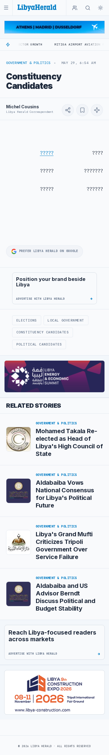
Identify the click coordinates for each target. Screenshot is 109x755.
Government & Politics (28, 63)
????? (47, 152)
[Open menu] (6, 7)
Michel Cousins (22, 106)
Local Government (66, 320)
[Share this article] (68, 110)
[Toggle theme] (100, 8)
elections (26, 320)
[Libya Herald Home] (37, 7)
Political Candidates (39, 344)
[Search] (88, 8)
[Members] (75, 8)
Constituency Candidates (42, 332)
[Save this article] (82, 110)
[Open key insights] (97, 110)
